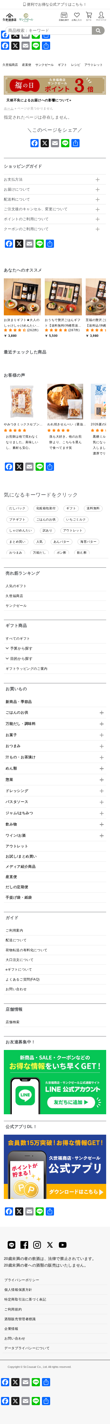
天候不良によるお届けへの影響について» (38, 100)
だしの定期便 (17, 887)
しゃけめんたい (20, 530)
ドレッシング (17, 791)
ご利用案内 (14, 930)
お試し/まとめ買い (21, 856)
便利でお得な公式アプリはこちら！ (56, 4)
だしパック (17, 508)
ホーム (9, 108)
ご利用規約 (13, 1309)
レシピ (75, 64)
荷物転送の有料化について (27, 950)
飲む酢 (82, 552)
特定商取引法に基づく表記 (25, 1299)
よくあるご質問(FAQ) (23, 979)
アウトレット (93, 64)
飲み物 (11, 824)
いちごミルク (76, 519)
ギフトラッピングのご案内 (27, 669)
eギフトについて (19, 969)
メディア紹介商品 (21, 866)
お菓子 (11, 735)
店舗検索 (13, 1022)
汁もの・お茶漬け (21, 757)
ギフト (62, 64)
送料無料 (93, 508)
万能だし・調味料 (21, 724)
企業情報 (11, 1329)
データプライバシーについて (27, 1348)
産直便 (26, 64)
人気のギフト (16, 586)
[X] (45, 144)
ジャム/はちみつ (19, 813)
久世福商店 (10, 64)
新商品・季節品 (19, 702)
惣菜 (9, 779)
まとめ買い (17, 541)
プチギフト (17, 519)
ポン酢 (62, 552)
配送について (16, 940)
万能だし (39, 552)
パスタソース (17, 802)
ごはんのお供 (46, 519)
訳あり (47, 530)
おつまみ (15, 552)
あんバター (61, 541)
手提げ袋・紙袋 (19, 897)
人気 (39, 541)
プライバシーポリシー (21, 1280)
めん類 (11, 768)
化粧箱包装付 (46, 508)
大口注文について (20, 960)
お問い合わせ (16, 989)
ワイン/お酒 (16, 835)
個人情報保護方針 (18, 1290)
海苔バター (88, 541)
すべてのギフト (18, 638)
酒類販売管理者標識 (20, 1319)
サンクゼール (44, 64)
